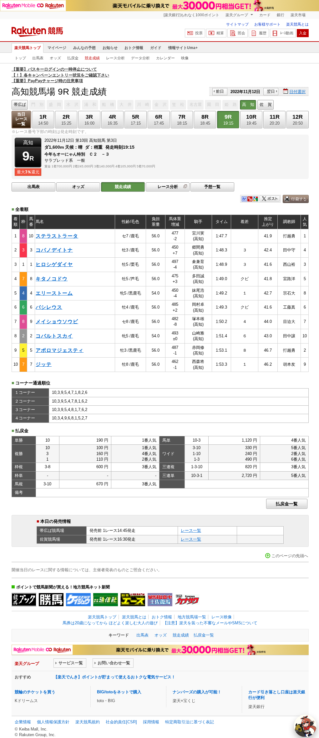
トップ (20, 58)
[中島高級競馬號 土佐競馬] (160, 599)
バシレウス (49, 307)
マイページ (57, 48)
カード (265, 15)
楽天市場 (298, 15)
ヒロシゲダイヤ (54, 264)
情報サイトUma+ (183, 48)
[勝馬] (51, 599)
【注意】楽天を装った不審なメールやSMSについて (210, 623)
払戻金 (72, 58)
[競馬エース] (132, 599)
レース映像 (221, 617)
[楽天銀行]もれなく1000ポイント (191, 15)
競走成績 (92, 58)
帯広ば (20, 104)
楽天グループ (237, 15)
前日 (220, 91)
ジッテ (44, 364)
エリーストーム (54, 293)
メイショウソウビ (57, 321)
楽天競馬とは (297, 24)
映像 (185, 58)
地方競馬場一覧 (192, 617)
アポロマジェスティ (60, 350)
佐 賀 (266, 104)
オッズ (55, 58)
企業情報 (23, 722)
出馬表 (37, 58)
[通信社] (105, 599)
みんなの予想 (84, 48)
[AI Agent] (305, 726)
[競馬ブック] (24, 599)
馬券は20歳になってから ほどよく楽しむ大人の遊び (110, 623)
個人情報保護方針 (53, 722)
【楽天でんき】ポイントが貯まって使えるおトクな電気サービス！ (114, 677)
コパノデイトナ (54, 250)
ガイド (155, 48)
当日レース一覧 (21, 119)
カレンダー (165, 58)
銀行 (280, 15)
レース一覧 (191, 530)
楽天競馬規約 (87, 722)
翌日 (271, 91)
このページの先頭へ (289, 555)
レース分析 (115, 58)
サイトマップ (237, 24)
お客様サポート (267, 24)
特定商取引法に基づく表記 (189, 722)
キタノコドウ (52, 278)
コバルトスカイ (54, 336)
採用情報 (151, 722)
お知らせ (110, 48)
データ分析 (140, 58)
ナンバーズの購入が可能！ (197, 692)
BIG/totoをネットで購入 (119, 692)
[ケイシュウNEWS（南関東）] (78, 599)
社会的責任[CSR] (121, 722)
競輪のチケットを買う (35, 692)
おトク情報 (133, 48)
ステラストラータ (57, 236)
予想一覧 (212, 186)
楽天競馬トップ (27, 48)
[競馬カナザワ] (187, 599)
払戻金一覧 (287, 503)
